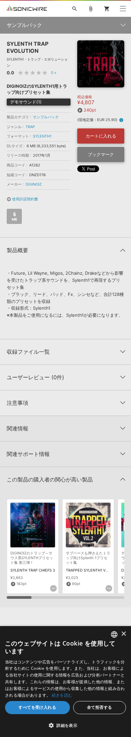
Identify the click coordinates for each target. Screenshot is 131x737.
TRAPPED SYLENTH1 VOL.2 (90, 570)
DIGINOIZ (34, 184)
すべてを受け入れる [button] (37, 707)
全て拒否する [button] (99, 707)
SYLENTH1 (42, 136)
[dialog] (65, 681)
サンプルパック (46, 117)
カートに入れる (101, 136)
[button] (65, 725)
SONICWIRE (27, 9)
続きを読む (62, 695)
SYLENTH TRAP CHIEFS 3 (32, 570)
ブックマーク (101, 154)
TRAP (30, 126)
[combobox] (114, 634)
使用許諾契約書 (22, 199)
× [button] (123, 633)
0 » (53, 72)
